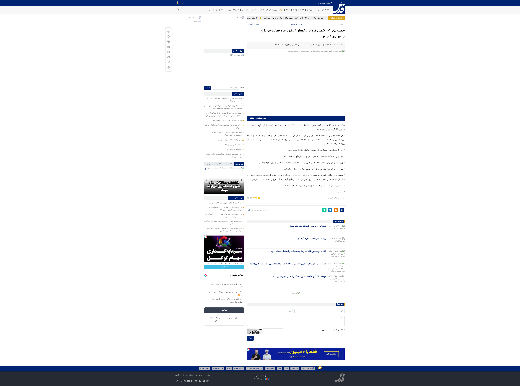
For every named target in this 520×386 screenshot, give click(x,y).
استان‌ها (261, 10)
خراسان (268, 10)
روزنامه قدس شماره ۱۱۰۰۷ (233, 149)
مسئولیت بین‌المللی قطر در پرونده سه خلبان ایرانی (227, 120)
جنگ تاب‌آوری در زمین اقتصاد (232, 145)
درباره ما (208, 375)
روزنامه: (242, 87)
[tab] (239, 164)
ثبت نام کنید (224, 267)
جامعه (295, 10)
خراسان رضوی (238, 368)
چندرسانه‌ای (246, 10)
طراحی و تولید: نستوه (259, 379)
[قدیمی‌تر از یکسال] (336, 229)
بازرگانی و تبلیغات (187, 375)
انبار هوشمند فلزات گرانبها (215, 319)
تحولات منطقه (336, 18)
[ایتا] (168, 47)
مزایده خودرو (233, 318)
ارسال (250, 338)
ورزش (281, 10)
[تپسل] (248, 349)
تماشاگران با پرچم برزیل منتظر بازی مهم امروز (308, 226)
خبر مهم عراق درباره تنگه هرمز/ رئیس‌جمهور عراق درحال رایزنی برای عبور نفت (302, 18)
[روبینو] (168, 36)
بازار (222, 10)
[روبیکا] (168, 31)
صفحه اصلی (326, 10)
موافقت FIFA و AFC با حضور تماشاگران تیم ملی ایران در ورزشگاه (299, 276)
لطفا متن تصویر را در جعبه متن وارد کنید (332, 330)
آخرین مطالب (238, 94)
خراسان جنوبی (204, 368)
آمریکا (279, 368)
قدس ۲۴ (236, 10)
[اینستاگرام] (168, 62)
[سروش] (168, 52)
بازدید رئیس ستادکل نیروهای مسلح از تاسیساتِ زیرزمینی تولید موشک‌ (224, 186)
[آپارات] (168, 67)
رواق (275, 10)
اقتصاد (302, 10)
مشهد (228, 368)
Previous (241, 180)
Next (206, 180)
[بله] (168, 42)
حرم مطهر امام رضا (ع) (254, 368)
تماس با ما (199, 375)
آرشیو (177, 375)
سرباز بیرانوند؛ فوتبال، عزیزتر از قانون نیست (229, 140)
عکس (254, 10)
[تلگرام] (168, 57)
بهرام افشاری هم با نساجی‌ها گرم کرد (312, 238)
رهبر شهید (295, 368)
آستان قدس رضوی (308, 368)
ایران (286, 368)
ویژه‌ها (228, 10)
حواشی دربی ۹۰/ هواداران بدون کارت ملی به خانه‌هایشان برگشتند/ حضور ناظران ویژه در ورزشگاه (288, 264)
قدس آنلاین (339, 8)
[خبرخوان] (177, 381)
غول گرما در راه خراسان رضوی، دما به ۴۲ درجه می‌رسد (225, 203)
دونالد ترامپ (270, 368)
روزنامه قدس (213, 10)
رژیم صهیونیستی (218, 368)
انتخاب (208, 87)
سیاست (317, 10)
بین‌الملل (310, 10)
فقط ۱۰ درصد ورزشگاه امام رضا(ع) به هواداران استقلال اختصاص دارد (298, 251)
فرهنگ (288, 10)
